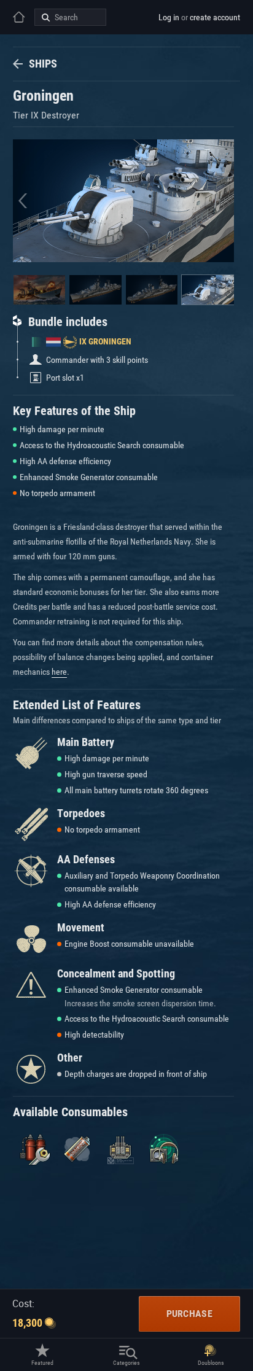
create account (215, 17)
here (59, 672)
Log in (168, 17)
